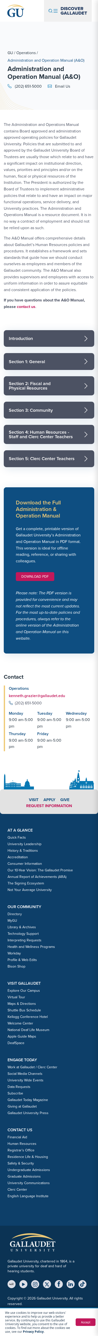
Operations (26, 53)
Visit (33, 800)
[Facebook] (59, 1284)
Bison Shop (16, 966)
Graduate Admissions (24, 1176)
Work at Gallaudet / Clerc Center (32, 1067)
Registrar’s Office (21, 1150)
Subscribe (15, 1093)
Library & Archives (22, 927)
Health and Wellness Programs (31, 946)
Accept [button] (85, 1322)
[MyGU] (12, 1284)
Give (64, 800)
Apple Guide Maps (22, 1036)
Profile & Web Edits (22, 960)
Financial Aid (17, 1137)
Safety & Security (21, 1163)
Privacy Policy (33, 1331)
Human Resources (22, 1143)
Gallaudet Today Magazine (28, 1100)
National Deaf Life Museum (28, 1030)
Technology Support (23, 933)
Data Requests (19, 1086)
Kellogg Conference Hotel (28, 1016)
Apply (49, 800)
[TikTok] (82, 1284)
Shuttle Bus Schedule (24, 1010)
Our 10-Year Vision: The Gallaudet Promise (40, 870)
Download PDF (35, 576)
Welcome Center (20, 1023)
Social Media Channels (25, 1073)
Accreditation (18, 857)
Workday (14, 953)
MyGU (12, 920)
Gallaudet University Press (28, 1113)
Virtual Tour (16, 997)
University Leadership (24, 844)
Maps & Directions (22, 1003)
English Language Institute (28, 1196)
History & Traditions (23, 850)
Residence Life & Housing (28, 1156)
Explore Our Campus (24, 990)
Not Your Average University (30, 890)
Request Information (49, 806)
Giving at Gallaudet (22, 1106)
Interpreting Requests (24, 940)
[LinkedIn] (71, 1284)
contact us (26, 307)
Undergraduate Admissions (29, 1170)
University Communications (29, 1183)
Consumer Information (25, 863)
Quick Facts (17, 837)
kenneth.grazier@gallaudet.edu (37, 696)
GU (10, 53)
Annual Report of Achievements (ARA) (37, 876)
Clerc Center (17, 1189)
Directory (15, 914)
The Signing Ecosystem (26, 883)
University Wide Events (25, 1080)
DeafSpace (16, 1043)
